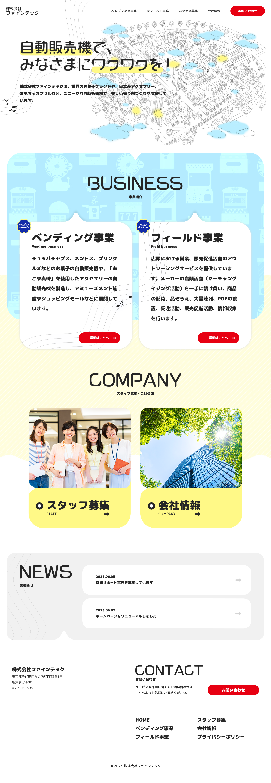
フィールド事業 (158, 11)
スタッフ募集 (188, 11)
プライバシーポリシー (221, 736)
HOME (143, 719)
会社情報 (214, 11)
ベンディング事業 (124, 11)
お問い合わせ (247, 11)
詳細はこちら (99, 338)
